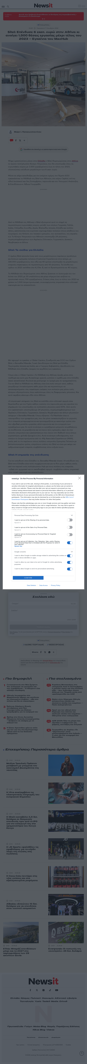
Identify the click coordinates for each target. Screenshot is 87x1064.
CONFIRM (28, 578)
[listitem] (43, 515)
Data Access (43, 585)
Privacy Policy (55, 585)
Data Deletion (31, 585)
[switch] (70, 520)
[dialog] (43, 532)
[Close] (80, 479)
